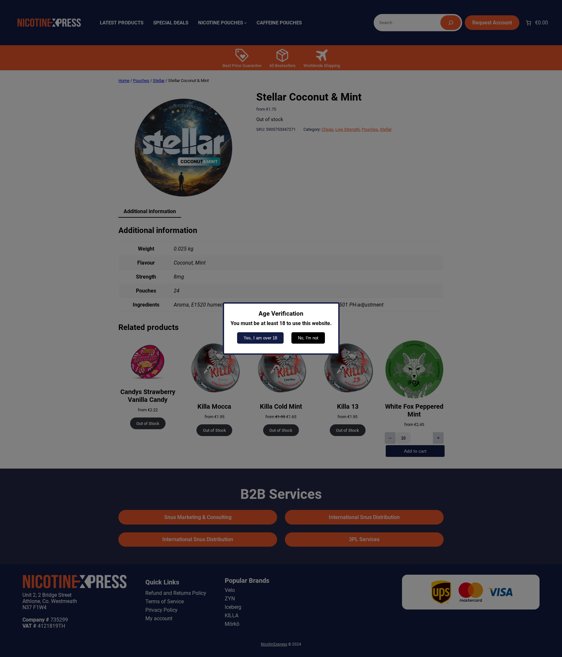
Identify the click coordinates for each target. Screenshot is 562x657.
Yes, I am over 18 (260, 337)
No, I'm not (308, 337)
